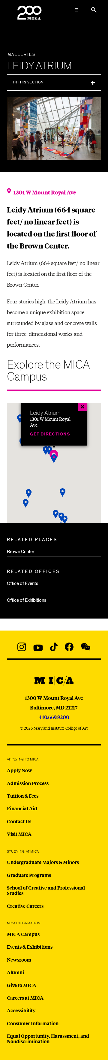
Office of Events (22, 583)
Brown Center (20, 552)
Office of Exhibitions (26, 600)
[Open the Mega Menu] (76, 10)
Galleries (22, 54)
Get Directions (50, 433)
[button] (54, 458)
